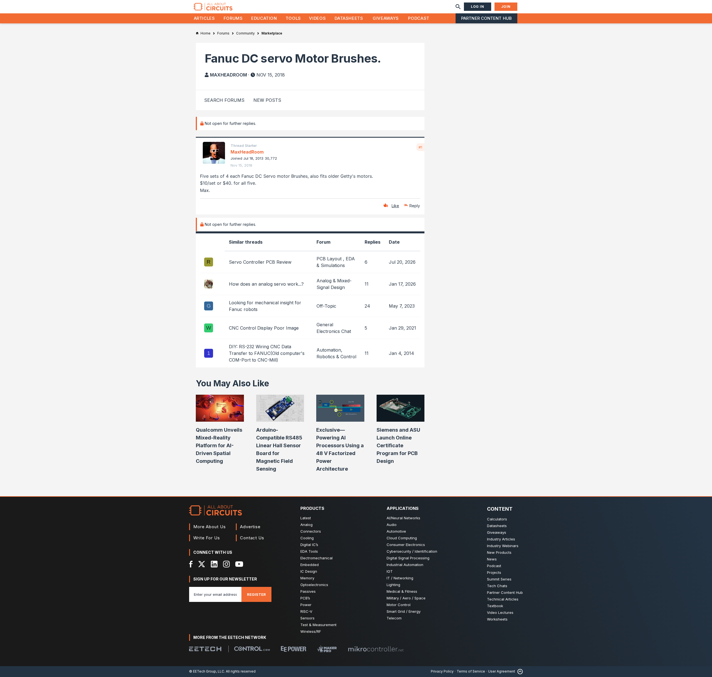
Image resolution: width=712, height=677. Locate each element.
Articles (204, 18)
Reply (414, 205)
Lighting (393, 584)
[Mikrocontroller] (376, 649)
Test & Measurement (318, 624)
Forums (233, 18)
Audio (392, 524)
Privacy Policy (442, 671)
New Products (499, 552)
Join (506, 6)
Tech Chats (497, 586)
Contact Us (252, 537)
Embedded (309, 564)
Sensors (307, 618)
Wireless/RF (310, 631)
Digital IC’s (309, 544)
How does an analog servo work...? (266, 284)
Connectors (310, 531)
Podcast (418, 18)
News (492, 559)
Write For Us (206, 537)
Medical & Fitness (402, 591)
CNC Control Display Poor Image (264, 328)
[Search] (458, 6)
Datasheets (349, 18)
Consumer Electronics (406, 544)
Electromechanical (316, 558)
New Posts (267, 100)
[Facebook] (191, 564)
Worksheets (497, 619)
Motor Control (399, 604)
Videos (317, 18)
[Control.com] (252, 648)
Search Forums (224, 100)
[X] (201, 564)
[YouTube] (239, 564)
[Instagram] (226, 564)
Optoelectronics (314, 584)
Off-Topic (326, 306)
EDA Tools (309, 551)
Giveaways (386, 18)
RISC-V (306, 611)
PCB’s (305, 598)
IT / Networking (400, 578)
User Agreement (501, 671)
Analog (306, 524)
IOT (390, 571)
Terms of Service (471, 671)
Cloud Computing (402, 538)
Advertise (250, 526)
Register (256, 594)
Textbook (495, 606)
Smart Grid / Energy (404, 611)
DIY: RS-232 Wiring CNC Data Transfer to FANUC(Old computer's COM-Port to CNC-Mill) (267, 353)
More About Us (209, 526)
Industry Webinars (502, 545)
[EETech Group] (205, 649)
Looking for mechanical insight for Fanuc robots (265, 306)
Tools (293, 18)
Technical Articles (502, 599)
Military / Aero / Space (406, 598)
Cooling (307, 538)
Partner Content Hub (486, 18)
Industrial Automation (405, 564)
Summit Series (499, 579)
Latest (305, 518)
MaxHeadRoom (228, 75)
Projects (494, 572)
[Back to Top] (519, 671)
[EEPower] (293, 649)
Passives (308, 591)
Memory (307, 578)
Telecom (394, 618)
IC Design (308, 571)
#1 (420, 147)
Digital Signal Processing (408, 558)
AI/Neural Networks (403, 518)
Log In (477, 6)
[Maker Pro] (327, 648)
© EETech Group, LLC (206, 671)
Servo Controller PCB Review (260, 262)
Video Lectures (500, 612)
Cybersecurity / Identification (412, 551)
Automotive (396, 531)
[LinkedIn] (214, 564)
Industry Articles (501, 539)
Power (306, 604)
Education (264, 18)
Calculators (497, 519)
